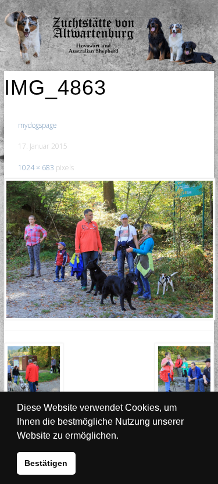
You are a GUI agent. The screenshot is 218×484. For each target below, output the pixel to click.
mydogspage (37, 125)
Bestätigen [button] (45, 463)
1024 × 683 (36, 168)
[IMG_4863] (108, 249)
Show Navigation (176, 11)
